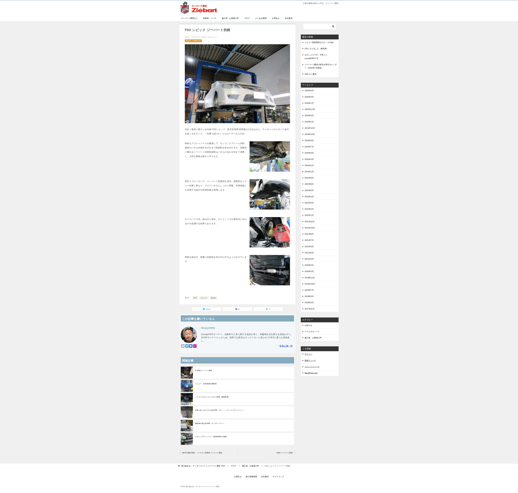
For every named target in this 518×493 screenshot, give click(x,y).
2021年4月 (309, 259)
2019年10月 (310, 284)
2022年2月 (309, 209)
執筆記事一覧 (286, 346)
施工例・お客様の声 (230, 18)
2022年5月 (309, 190)
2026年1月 (309, 103)
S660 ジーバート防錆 (284, 453)
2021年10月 (310, 228)
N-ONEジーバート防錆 (203, 370)
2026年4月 (309, 90)
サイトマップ (278, 476)
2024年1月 (309, 172)
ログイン (308, 354)
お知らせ (308, 325)
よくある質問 (261, 18)
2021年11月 (310, 221)
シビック (204, 298)
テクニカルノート (312, 331)
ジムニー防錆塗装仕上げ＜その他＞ (320, 42)
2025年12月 (310, 109)
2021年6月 (309, 246)
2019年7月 (309, 290)
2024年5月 (309, 153)
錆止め (213, 298)
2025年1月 (309, 122)
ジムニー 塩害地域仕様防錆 (206, 384)
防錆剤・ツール (209, 18)
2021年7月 (309, 240)
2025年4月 (309, 115)
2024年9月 (309, 140)
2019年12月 (310, 278)
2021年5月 (309, 253)
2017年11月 (310, 309)
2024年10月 (310, 134)
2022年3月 (309, 203)
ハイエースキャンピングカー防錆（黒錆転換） (212, 397)
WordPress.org (311, 373)
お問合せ (276, 18)
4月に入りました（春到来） (316, 48)
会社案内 (288, 18)
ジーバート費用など (189, 18)
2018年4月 (309, 302)
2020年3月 (309, 265)
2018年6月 (309, 296)
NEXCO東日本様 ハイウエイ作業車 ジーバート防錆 (202, 453)
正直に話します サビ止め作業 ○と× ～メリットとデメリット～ (219, 410)
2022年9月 (309, 178)
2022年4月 (309, 197)
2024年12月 (310, 128)
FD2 (195, 298)
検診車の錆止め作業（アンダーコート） (210, 423)
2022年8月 (309, 184)
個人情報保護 (251, 476)
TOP (203, 466)
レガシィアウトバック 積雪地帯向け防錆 (211, 437)
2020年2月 (309, 271)
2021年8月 (309, 234)
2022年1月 (309, 215)
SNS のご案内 (310, 74)
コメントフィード (312, 367)
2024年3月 (309, 159)
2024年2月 (309, 165)
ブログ (247, 18)
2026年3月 (309, 97)
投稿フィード (310, 360)
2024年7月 (309, 147)
